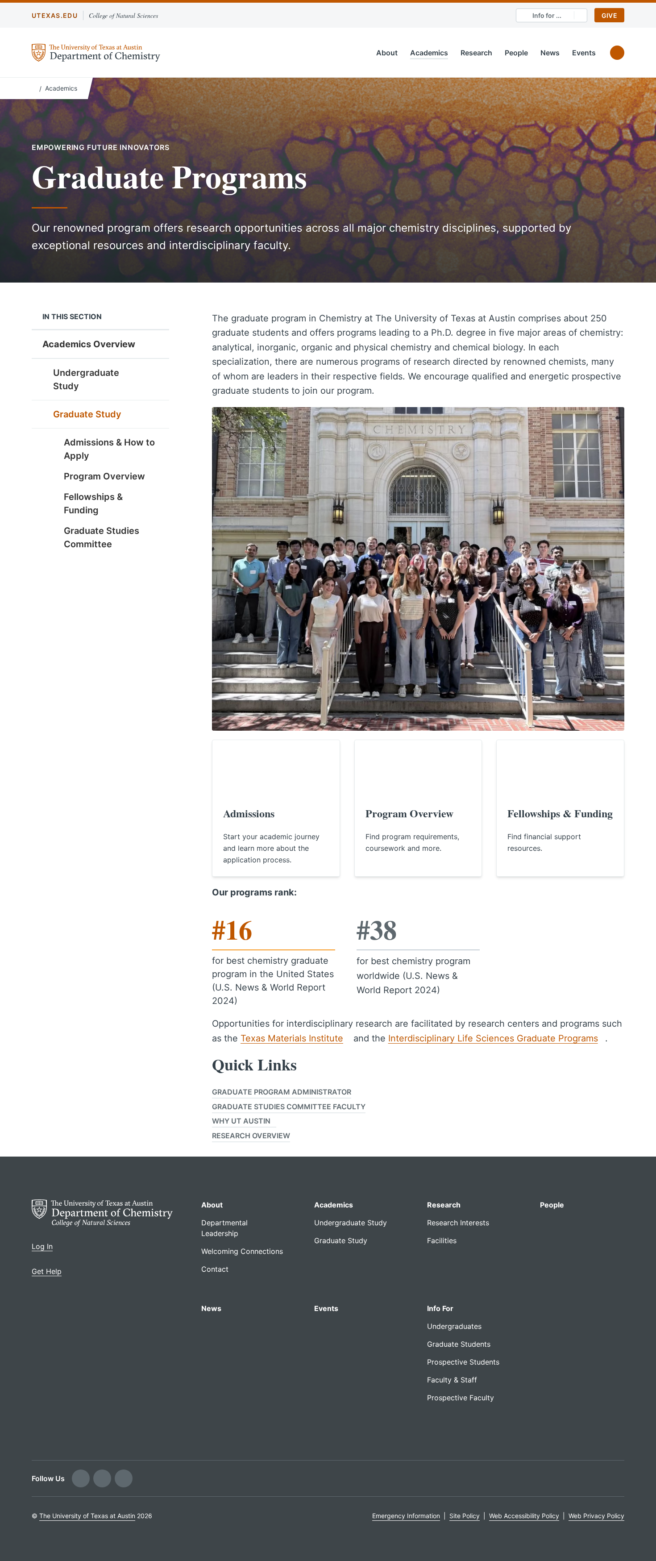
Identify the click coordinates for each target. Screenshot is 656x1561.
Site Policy (464, 1515)
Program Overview (104, 476)
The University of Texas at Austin (87, 1515)
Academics (429, 52)
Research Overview (251, 1135)
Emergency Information (406, 1515)
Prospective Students (463, 1361)
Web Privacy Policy (596, 1515)
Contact (214, 1269)
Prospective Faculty (460, 1397)
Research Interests (458, 1222)
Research (476, 52)
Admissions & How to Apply (109, 449)
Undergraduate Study (86, 379)
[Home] (34, 87)
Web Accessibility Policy (524, 1515)
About (387, 52)
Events (584, 52)
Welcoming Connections (242, 1251)
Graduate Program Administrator (281, 1091)
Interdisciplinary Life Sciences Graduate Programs (493, 1038)
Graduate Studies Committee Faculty (288, 1106)
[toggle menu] (156, 372)
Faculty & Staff (452, 1379)
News (550, 52)
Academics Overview (88, 344)
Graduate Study (87, 414)
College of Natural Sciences (123, 15)
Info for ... (546, 15)
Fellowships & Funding (93, 503)
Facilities (442, 1240)
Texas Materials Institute (292, 1038)
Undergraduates (454, 1326)
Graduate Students (458, 1344)
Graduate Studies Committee (101, 537)
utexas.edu (55, 15)
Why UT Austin (241, 1120)
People (516, 52)
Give (609, 15)
